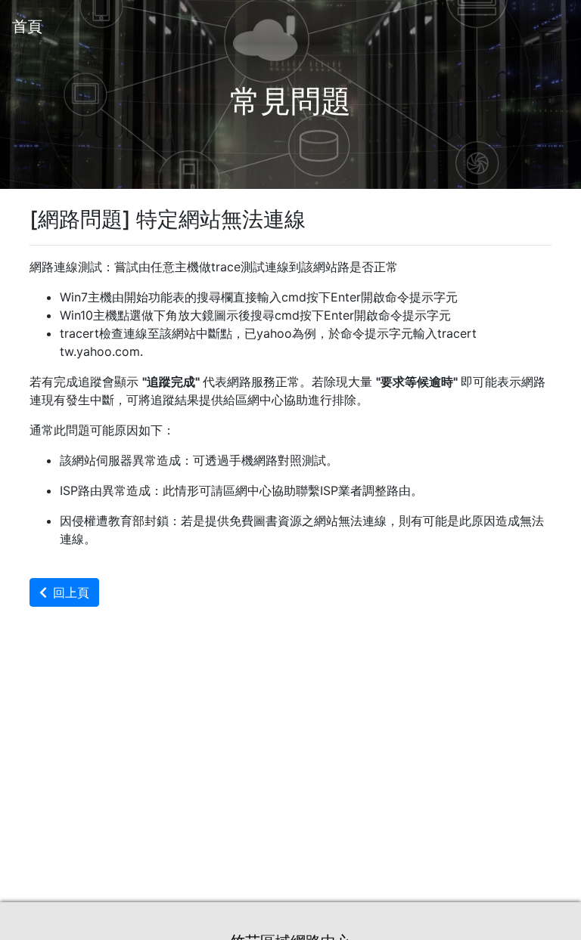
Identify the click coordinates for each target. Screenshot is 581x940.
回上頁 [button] (71, 592)
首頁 (27, 26)
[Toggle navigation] (548, 26)
